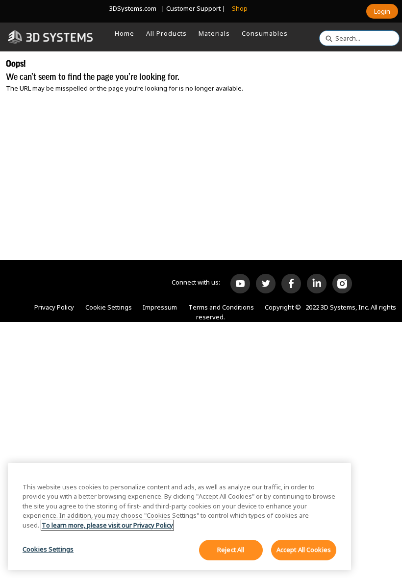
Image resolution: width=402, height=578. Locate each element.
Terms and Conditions (221, 307)
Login (382, 11)
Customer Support (193, 8)
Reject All (230, 549)
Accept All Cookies (303, 549)
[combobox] (355, 38)
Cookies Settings (48, 549)
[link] (124, 33)
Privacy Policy (54, 307)
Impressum (160, 307)
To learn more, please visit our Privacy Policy (107, 525)
